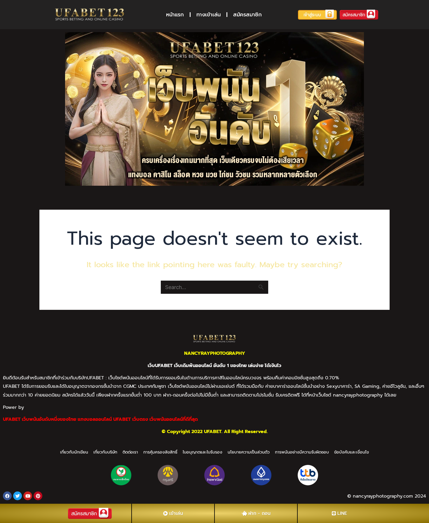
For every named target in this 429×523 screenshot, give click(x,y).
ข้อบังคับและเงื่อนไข (351, 452)
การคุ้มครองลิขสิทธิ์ (160, 452)
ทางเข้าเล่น (208, 15)
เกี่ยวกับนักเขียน (74, 452)
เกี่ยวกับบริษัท (105, 452)
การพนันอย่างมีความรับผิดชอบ (302, 452)
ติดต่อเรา (130, 452)
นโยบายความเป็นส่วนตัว (249, 452)
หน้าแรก (175, 15)
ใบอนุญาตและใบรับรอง (202, 452)
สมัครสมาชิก (247, 15)
